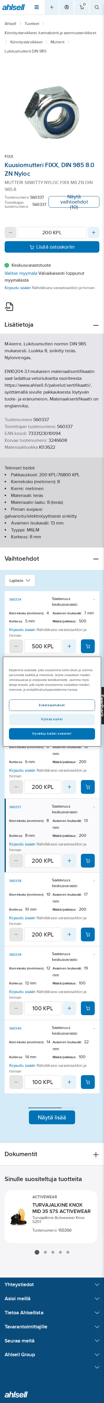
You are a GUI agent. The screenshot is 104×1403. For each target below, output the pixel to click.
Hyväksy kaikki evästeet (51, 733)
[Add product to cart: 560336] (88, 787)
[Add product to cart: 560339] (88, 1008)
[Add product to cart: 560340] (88, 1082)
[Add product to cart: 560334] (88, 646)
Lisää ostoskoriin (55, 247)
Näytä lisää (52, 1117)
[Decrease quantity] (10, 232)
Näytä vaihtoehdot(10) (74, 202)
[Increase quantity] (93, 232)
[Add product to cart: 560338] (88, 934)
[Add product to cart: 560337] (88, 861)
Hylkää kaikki (52, 719)
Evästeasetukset (52, 705)
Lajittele (16, 580)
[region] (52, 701)
